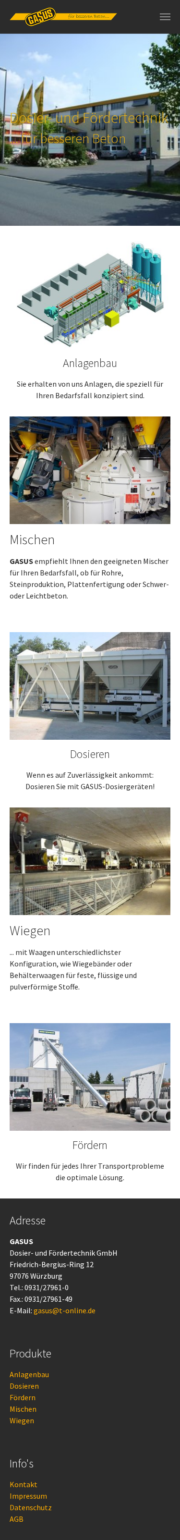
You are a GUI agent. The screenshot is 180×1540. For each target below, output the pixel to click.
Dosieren (24, 1386)
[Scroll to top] (158, 1518)
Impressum (28, 1496)
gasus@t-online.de (65, 1310)
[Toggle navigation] (165, 17)
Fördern (23, 1397)
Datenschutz (31, 1507)
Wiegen (22, 1420)
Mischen (23, 1409)
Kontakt (23, 1484)
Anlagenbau (29, 1374)
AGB (17, 1519)
